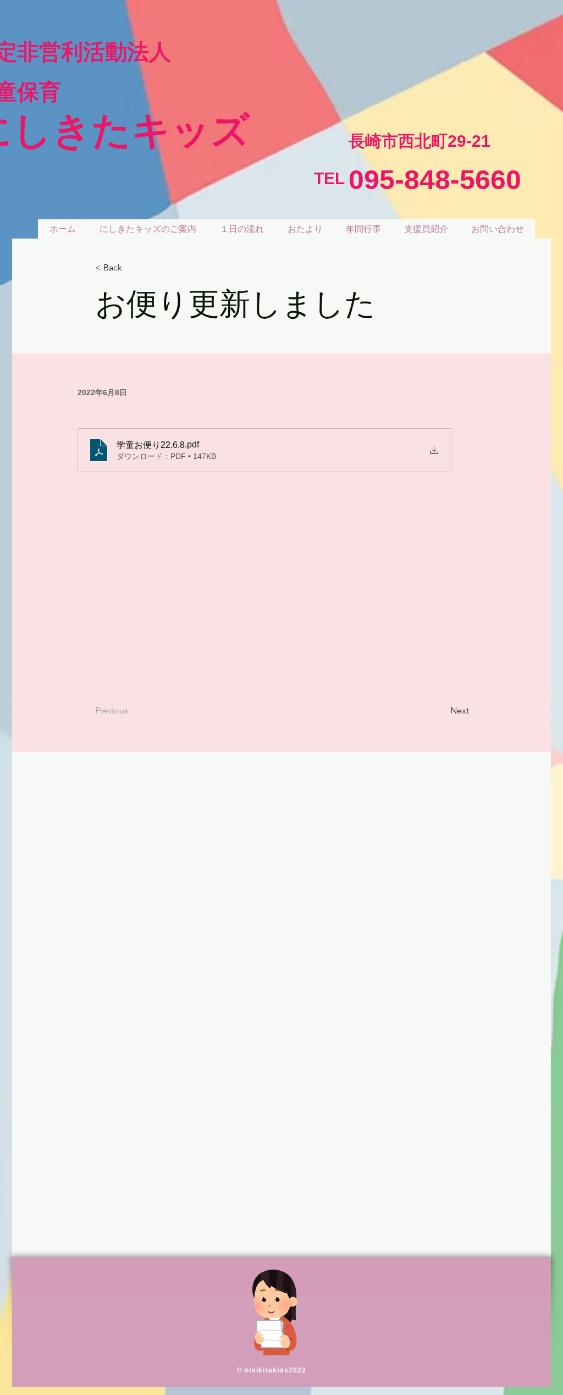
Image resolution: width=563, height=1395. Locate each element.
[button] (131, 268)
